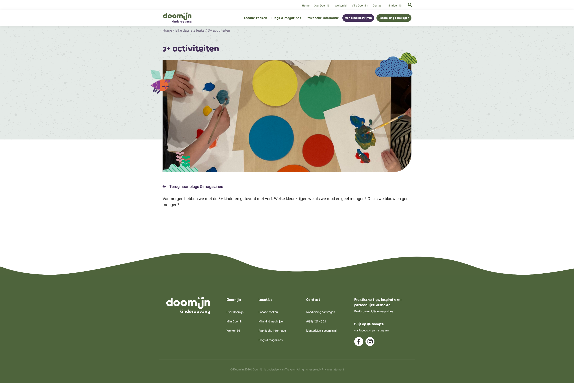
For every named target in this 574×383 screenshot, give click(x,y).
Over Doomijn (322, 5)
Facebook (365, 330)
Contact (377, 5)
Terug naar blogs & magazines (195, 186)
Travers (290, 369)
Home (305, 5)
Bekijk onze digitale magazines (373, 311)
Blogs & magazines (286, 18)
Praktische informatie (322, 18)
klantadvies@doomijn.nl (321, 330)
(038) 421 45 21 (316, 321)
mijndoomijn (394, 5)
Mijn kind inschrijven (358, 18)
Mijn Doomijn (234, 321)
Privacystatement (333, 369)
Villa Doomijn (360, 5)
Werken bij (341, 5)
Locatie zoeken (255, 18)
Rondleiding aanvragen (394, 18)
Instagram (382, 330)
